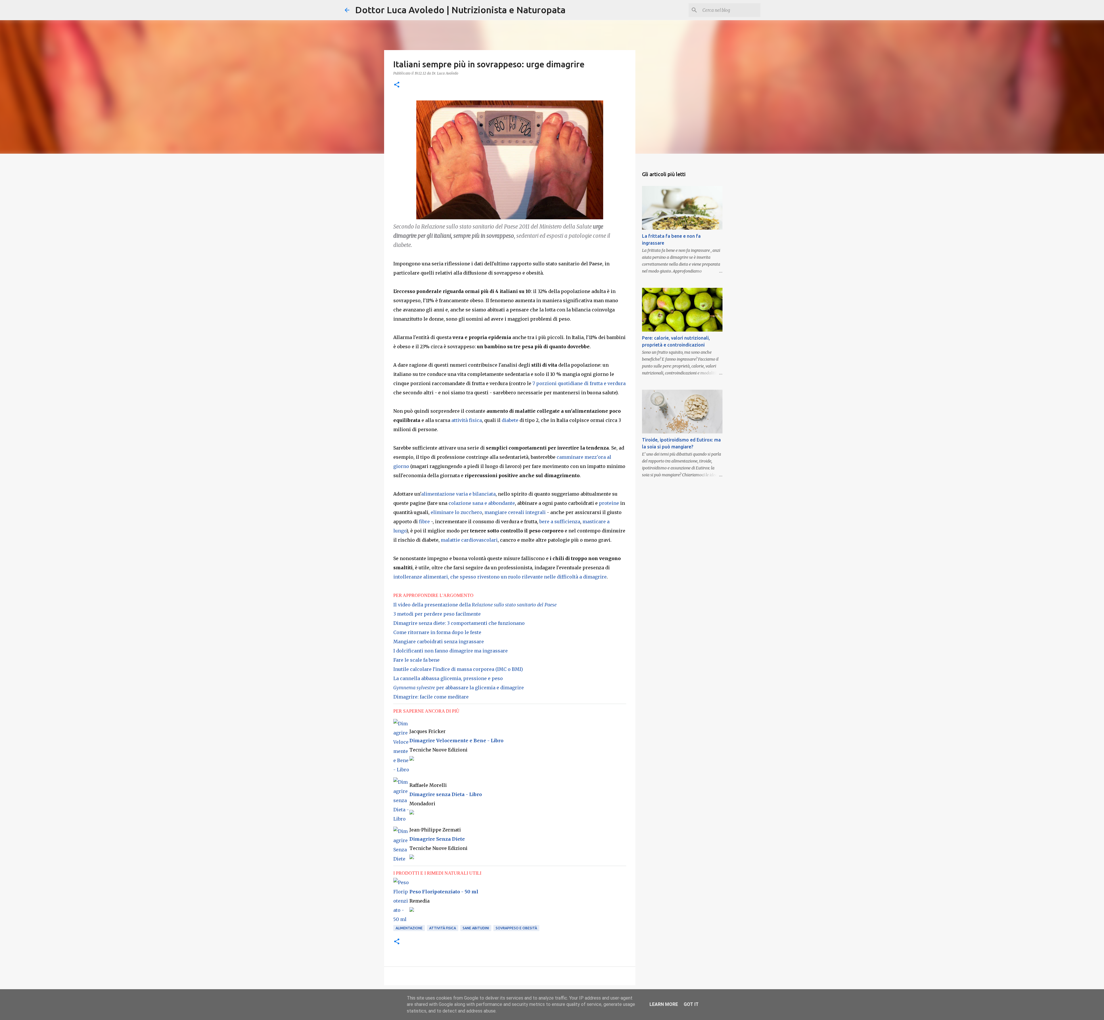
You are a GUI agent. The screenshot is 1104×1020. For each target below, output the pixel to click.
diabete (510, 420)
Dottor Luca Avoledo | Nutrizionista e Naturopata (460, 10)
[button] (396, 85)
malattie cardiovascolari (469, 540)
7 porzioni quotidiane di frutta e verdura (579, 383)
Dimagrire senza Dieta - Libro (445, 794)
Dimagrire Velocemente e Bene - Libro (456, 740)
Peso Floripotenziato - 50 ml (443, 892)
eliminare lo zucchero (456, 512)
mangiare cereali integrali (515, 512)
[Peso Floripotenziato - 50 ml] (401, 919)
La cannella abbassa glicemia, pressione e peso (448, 678)
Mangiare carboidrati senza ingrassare (438, 641)
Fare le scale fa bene (416, 660)
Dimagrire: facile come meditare (431, 697)
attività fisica (466, 420)
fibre (424, 521)
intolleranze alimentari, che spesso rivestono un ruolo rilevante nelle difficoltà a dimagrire (500, 577)
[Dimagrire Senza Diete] (401, 859)
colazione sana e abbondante (481, 503)
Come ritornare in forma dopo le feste (437, 632)
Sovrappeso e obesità (516, 928)
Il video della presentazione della (475, 605)
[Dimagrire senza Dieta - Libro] (401, 819)
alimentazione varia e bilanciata (458, 494)
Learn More (663, 1004)
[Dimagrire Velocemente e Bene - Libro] (401, 769)
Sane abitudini (476, 928)
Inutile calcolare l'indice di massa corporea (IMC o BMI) (458, 669)
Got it (691, 1004)
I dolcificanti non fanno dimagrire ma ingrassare (450, 651)
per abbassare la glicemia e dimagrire (458, 687)
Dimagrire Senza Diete (437, 839)
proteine (609, 503)
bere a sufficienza (559, 521)
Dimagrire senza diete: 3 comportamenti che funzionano (459, 623)
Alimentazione (409, 928)
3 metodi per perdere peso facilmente (437, 614)
